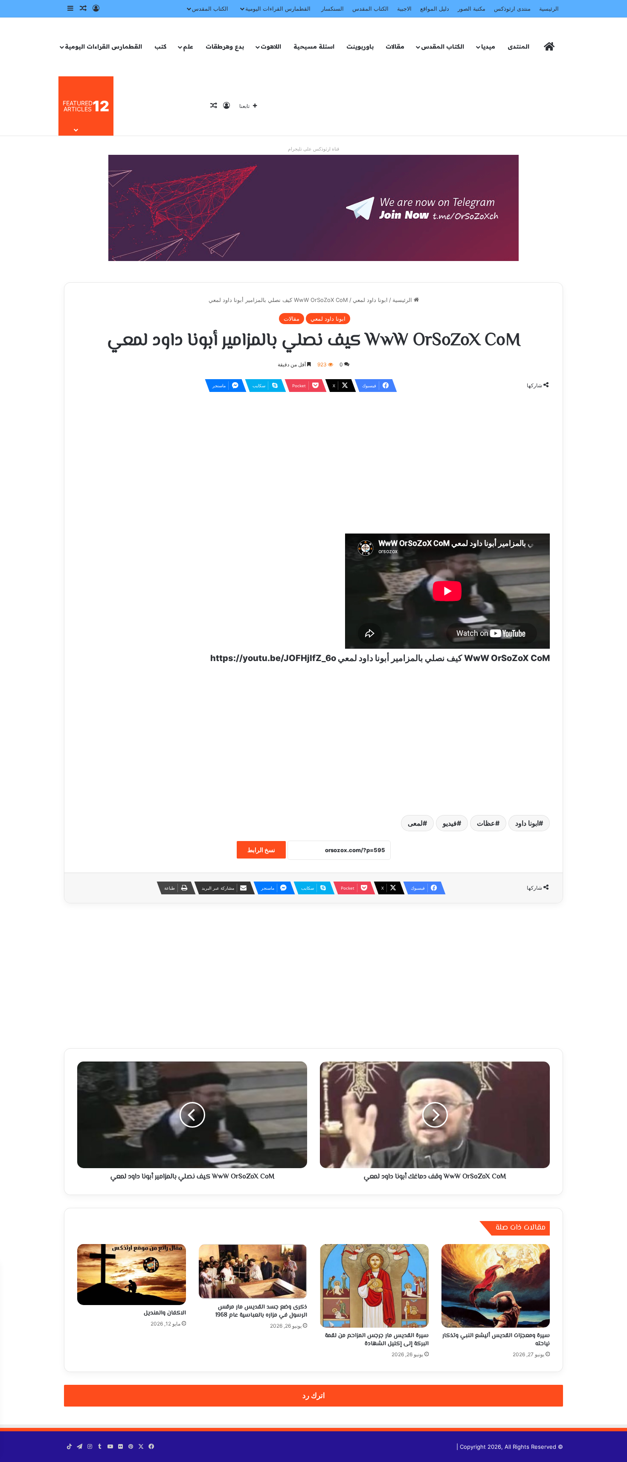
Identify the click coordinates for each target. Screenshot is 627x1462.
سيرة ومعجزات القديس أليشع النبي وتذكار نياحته (496, 1340)
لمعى (415, 823)
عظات (486, 823)
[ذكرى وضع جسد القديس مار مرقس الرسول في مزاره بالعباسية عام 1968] (253, 1272)
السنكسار (332, 8)
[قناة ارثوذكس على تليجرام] (313, 207)
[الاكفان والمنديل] (131, 1274)
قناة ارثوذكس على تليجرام (313, 149)
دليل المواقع (434, 8)
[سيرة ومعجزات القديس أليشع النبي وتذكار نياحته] (495, 1286)
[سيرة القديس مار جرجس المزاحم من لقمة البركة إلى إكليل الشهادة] (374, 1286)
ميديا (488, 46)
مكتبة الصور (471, 8)
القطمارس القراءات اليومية (278, 8)
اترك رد (313, 1395)
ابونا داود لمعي (370, 299)
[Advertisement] (313, 461)
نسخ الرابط (261, 849)
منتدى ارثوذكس (512, 8)
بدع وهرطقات (225, 46)
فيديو (450, 823)
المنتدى (518, 46)
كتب (160, 46)
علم (188, 46)
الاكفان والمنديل (165, 1313)
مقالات (395, 46)
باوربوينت (360, 46)
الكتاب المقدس (370, 8)
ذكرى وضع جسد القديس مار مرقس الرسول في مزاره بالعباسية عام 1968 (261, 1311)
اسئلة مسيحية (313, 46)
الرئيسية (549, 8)
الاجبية (404, 8)
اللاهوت (271, 46)
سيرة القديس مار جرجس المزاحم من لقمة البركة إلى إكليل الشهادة (377, 1340)
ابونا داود (527, 823)
